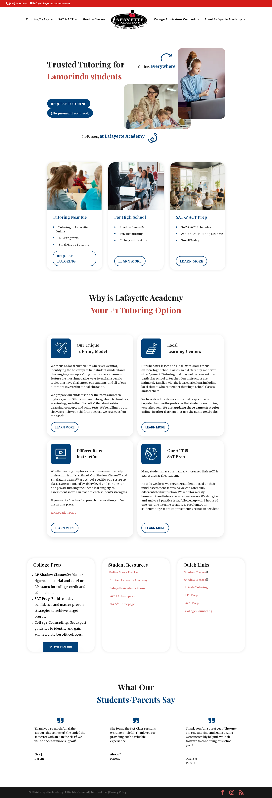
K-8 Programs (67, 238)
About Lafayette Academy (223, 19)
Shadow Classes (94, 19)
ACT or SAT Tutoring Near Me (201, 234)
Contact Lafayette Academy (129, 580)
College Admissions (132, 240)
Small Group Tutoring (72, 244)
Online (60, 231)
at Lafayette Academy (122, 136)
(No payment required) (70, 113)
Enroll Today (189, 240)
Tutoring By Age (37, 19)
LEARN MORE (130, 261)
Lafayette (81, 227)
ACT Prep (192, 603)
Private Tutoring (130, 234)
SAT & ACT (65, 19)
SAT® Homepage (122, 604)
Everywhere (163, 66)
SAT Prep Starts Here (60, 647)
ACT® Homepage (122, 596)
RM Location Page (63, 512)
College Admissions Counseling (177, 19)
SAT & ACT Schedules (195, 227)
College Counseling (198, 611)
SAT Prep (191, 595)
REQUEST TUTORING (69, 104)
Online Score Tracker (124, 572)
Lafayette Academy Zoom (127, 588)
